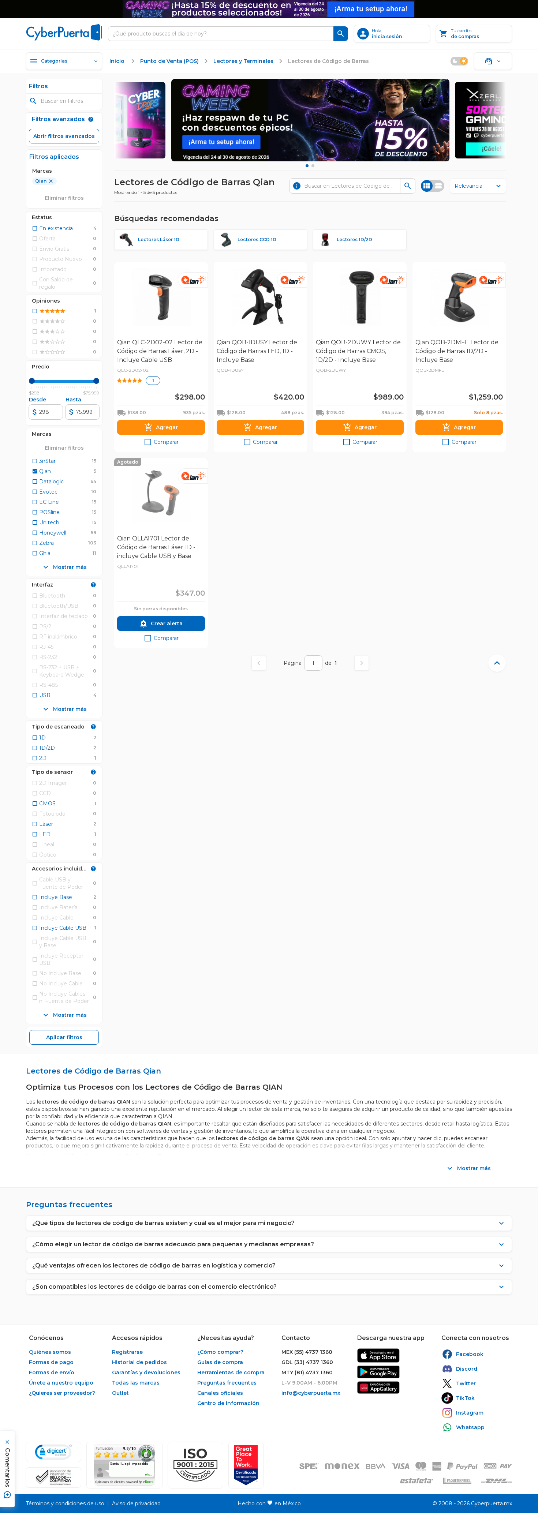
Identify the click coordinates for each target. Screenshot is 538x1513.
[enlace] (378, 1355)
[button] (195, 1465)
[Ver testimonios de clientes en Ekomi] (124, 1465)
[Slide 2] (312, 165)
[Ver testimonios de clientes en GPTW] (246, 1465)
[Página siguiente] (361, 663)
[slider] (32, 381)
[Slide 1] (307, 165)
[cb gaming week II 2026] (310, 120)
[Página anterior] (258, 663)
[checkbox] (52, 228)
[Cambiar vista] (432, 186)
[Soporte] (493, 61)
